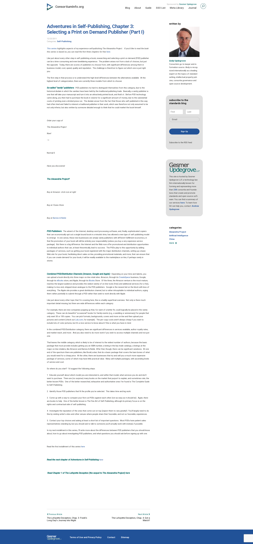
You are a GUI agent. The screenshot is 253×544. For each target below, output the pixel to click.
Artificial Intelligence (178, 236)
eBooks (60, 280)
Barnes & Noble (59, 218)
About (137, 7)
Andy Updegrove (177, 61)
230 (175, 190)
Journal (192, 7)
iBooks (92, 280)
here (108, 52)
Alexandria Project (177, 232)
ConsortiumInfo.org (69, 7)
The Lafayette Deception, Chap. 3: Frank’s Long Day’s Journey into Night (67, 517)
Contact (111, 537)
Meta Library (177, 7)
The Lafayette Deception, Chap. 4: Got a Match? (131, 517)
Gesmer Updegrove (187, 4)
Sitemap (125, 537)
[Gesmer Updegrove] (54, 540)
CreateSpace (124, 277)
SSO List (161, 7)
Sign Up (184, 131)
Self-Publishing (64, 41)
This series (52, 48)
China (171, 239)
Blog (127, 7)
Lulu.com (79, 320)
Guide (148, 7)
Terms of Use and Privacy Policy (85, 537)
